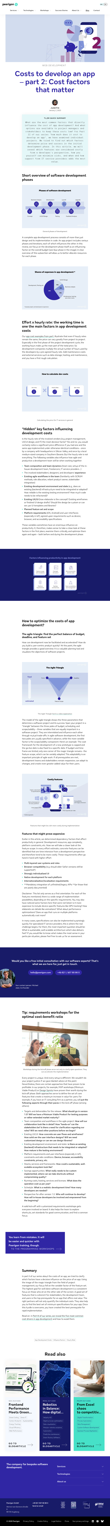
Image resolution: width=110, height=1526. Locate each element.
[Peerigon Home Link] (10, 4)
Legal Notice (56, 1521)
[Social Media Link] (93, 1521)
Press (67, 1521)
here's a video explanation (62, 714)
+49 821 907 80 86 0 (40, 1503)
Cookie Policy (42, 1521)
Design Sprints (46, 1090)
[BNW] (99, 1505)
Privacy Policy (28, 1521)
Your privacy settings (80, 1521)
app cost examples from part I (40, 336)
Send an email (37, 1506)
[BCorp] (63, 1505)
